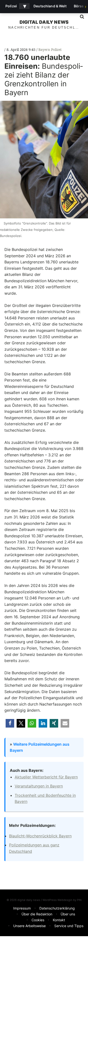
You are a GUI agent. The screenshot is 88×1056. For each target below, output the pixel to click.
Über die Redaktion (37, 914)
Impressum (22, 908)
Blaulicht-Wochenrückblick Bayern (40, 835)
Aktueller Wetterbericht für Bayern (46, 777)
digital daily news (44, 22)
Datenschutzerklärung (57, 908)
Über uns (68, 914)
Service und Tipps (68, 926)
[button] (10, 723)
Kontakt (59, 920)
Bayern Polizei (49, 49)
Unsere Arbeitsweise (29, 926)
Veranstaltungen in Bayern (39, 786)
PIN (79, 900)
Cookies (38, 920)
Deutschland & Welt (49, 6)
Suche (80, 16)
